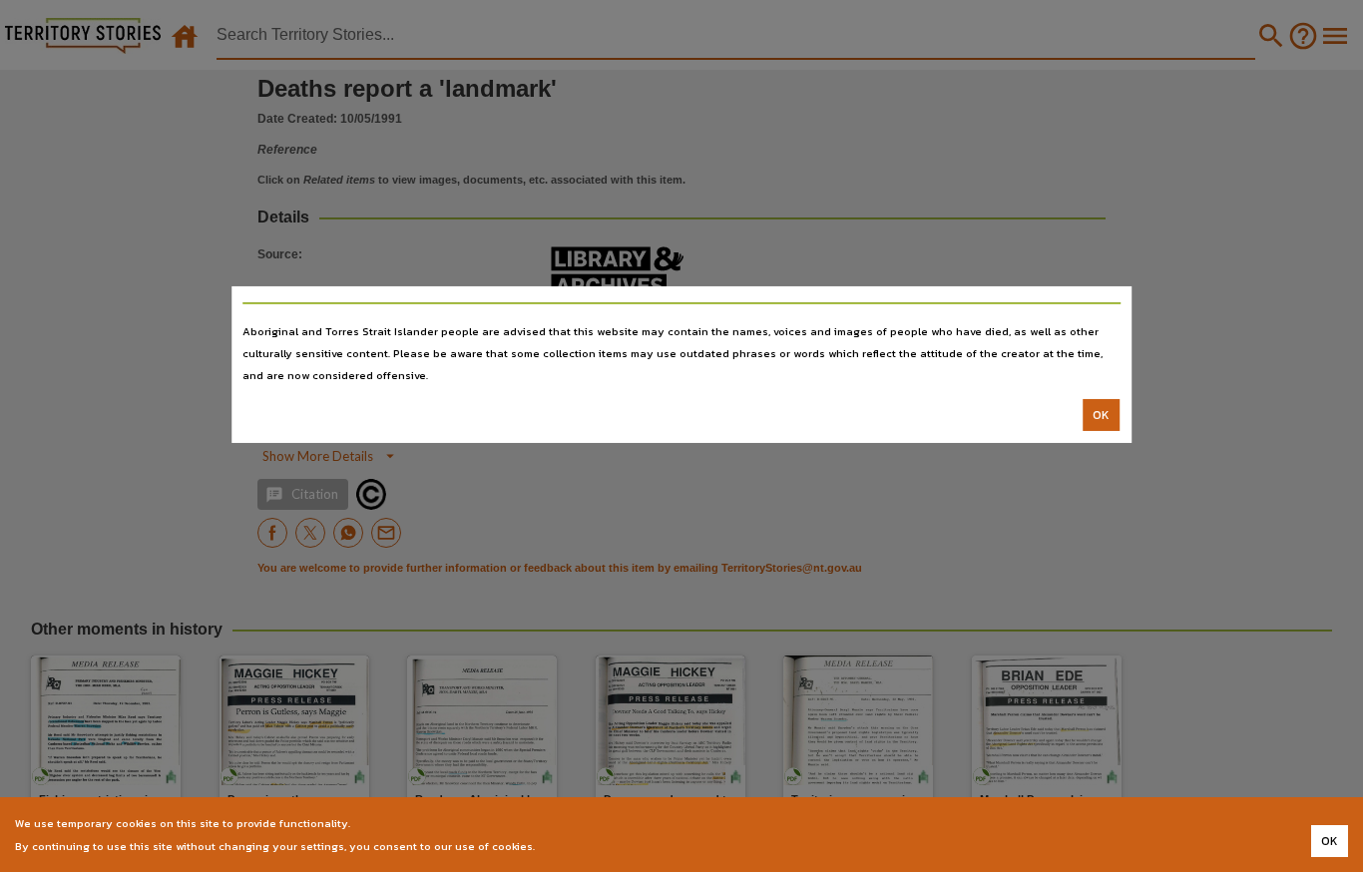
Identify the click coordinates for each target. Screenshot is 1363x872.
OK (1101, 415)
